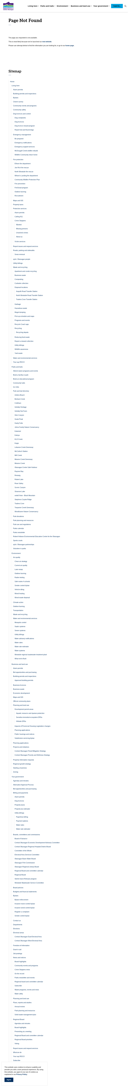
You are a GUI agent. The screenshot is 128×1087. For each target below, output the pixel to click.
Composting (19, 279)
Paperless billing (22, 817)
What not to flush (20, 658)
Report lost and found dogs (24, 130)
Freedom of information (21, 945)
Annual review (20, 1006)
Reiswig (17, 475)
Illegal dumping (20, 312)
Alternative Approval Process (23, 785)
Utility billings (18, 263)
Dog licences (19, 122)
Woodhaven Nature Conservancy (26, 511)
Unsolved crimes (22, 233)
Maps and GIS (18, 200)
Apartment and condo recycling (26, 271)
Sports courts (17, 540)
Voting (17, 1043)
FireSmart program (21, 188)
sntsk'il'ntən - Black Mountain (25, 495)
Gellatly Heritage (20, 407)
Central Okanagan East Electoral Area (28, 937)
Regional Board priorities (23, 1039)
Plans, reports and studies (22, 1002)
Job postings (17, 953)
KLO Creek (18, 439)
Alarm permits (18, 90)
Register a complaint (22, 912)
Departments (17, 924)
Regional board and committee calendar (29, 982)
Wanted (19, 225)
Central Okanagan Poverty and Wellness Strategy (32, 755)
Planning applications (22, 730)
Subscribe (18, 986)
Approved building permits (24, 680)
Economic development (21, 693)
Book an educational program (23, 379)
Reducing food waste (22, 337)
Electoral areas (18, 933)
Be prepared (19, 139)
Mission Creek (20, 463)
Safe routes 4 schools (22, 581)
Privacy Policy (21, 1074)
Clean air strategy (21, 561)
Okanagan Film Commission (25, 863)
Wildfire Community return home (26, 155)
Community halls (19, 383)
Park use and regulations (22, 524)
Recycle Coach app (22, 324)
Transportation (18, 610)
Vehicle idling (19, 589)
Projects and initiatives (21, 747)
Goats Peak (19, 419)
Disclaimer (15, 1073)
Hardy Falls (19, 423)
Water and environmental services (25, 358)
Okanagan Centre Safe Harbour (26, 467)
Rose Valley (19, 483)
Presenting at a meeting (23, 1031)
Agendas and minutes (21, 781)
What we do (17, 1052)
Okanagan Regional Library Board (27, 867)
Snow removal (20, 254)
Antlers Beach (20, 395)
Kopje (17, 443)
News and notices (19, 957)
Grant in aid (17, 949)
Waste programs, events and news (27, 990)
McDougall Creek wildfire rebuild (26, 151)
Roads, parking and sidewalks (23, 250)
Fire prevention (20, 184)
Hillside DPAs (21, 721)
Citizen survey (18, 102)
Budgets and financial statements (25, 892)
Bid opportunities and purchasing (24, 672)
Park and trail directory (21, 391)
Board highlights (20, 961)
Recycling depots (22, 332)
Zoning (15, 772)
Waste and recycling (20, 267)
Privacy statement (18, 1065)
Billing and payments (20, 793)
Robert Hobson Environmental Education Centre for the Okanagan (36, 536)
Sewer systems (20, 630)
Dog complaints (20, 118)
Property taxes (18, 204)
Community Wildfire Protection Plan (27, 180)
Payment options (22, 821)
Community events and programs (24, 106)
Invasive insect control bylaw (25, 904)
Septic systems (20, 626)
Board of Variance (21, 838)
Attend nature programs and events (25, 371)
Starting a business (20, 768)
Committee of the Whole (23, 851)
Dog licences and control (22, 114)
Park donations (18, 516)
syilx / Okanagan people (21, 259)
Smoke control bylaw (22, 585)
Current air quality (21, 565)
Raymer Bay (19, 471)
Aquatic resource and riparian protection (30, 713)
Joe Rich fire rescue (22, 167)
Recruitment (19, 196)
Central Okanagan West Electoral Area (28, 941)
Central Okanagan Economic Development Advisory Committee (37, 843)
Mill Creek (18, 455)
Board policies (18, 888)
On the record (19, 973)
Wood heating (19, 593)
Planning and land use (21, 705)
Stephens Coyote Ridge (23, 499)
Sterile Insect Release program (25, 879)
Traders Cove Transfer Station (26, 299)
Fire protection (18, 159)
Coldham (18, 403)
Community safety (19, 110)
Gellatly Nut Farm (21, 411)
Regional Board (20, 875)
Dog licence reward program (25, 126)
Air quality (16, 557)
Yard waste (18, 353)
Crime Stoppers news (22, 969)
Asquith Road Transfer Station (26, 291)
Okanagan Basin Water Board (25, 859)
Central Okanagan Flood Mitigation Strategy (30, 751)
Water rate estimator (22, 646)
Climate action (18, 602)
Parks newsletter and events (25, 978)
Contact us (17, 920)
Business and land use (80, 6)
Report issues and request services (25, 246)
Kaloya (17, 435)
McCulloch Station (21, 451)
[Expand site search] (125, 6)
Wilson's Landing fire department (26, 175)
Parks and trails (47, 6)
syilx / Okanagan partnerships (23, 544)
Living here (32, 6)
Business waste (20, 275)
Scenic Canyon (20, 487)
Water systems (20, 650)
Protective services (19, 208)
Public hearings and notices (24, 734)
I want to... (117, 6)
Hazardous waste (21, 308)
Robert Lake (19, 479)
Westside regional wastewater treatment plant (31, 654)
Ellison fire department (22, 163)
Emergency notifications (23, 143)
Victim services (20, 241)
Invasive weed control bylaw (25, 908)
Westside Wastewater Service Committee (29, 883)
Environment (62, 6)
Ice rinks (16, 387)
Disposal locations (21, 287)
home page (69, 45)
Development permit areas (24, 709)
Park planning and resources (23, 520)
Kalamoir (18, 431)
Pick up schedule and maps (24, 316)
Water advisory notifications (24, 638)
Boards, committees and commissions (26, 834)
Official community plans (21, 701)
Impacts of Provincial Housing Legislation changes (32, 726)
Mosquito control (20, 622)
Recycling (18, 328)
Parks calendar (18, 528)
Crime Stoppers (20, 220)
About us (19, 237)
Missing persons (22, 229)
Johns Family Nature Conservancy (27, 427)
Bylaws (15, 98)
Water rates (19, 642)
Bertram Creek (20, 399)
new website (47, 41)
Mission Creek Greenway (23, 459)
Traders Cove (19, 503)
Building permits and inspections (24, 94)
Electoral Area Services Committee (27, 855)
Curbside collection (21, 283)
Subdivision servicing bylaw (24, 738)
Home (12, 81)
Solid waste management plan (25, 1014)
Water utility (19, 994)
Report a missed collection (24, 341)
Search (14, 1077)
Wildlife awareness (21, 349)
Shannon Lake (20, 491)
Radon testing (19, 577)
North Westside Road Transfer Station (29, 295)
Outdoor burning (20, 192)
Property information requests (23, 760)
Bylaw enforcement (21, 900)
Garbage (18, 304)
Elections (16, 928)
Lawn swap (19, 569)
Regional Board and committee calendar (29, 871)
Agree (9, 1080)
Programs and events (22, 320)
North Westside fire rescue (24, 171)
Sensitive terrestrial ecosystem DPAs (29, 717)
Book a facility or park (20, 375)
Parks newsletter (19, 532)
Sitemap (15, 1069)
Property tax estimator (22, 809)
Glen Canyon (19, 415)
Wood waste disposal (22, 597)
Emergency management (22, 135)
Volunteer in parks (19, 548)
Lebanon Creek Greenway (24, 447)
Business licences (19, 685)
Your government (100, 6)
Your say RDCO (18, 362)
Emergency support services (25, 147)
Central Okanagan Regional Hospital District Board (33, 847)
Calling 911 (19, 216)
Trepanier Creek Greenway (24, 507)
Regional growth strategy (22, 764)
